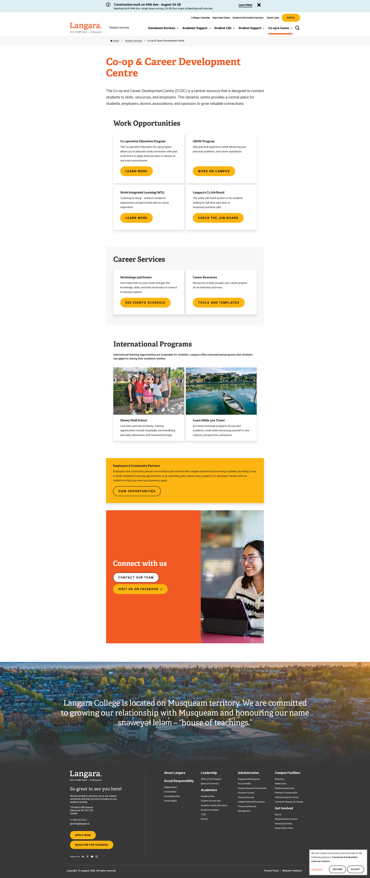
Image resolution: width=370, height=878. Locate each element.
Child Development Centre (287, 797)
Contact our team (136, 577)
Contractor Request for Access (289, 802)
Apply (291, 17)
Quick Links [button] (273, 17)
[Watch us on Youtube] (92, 856)
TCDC (203, 814)
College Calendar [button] (200, 17)
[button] (163, 28)
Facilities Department (284, 788)
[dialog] (338, 862)
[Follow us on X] (87, 856)
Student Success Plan (211, 801)
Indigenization (170, 787)
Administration (248, 773)
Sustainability (170, 792)
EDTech (204, 819)
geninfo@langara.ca (80, 823)
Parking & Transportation (286, 793)
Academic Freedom (210, 810)
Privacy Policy (271, 870)
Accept (355, 869)
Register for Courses (91, 844)
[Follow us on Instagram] (96, 856)
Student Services (119, 27)
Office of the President (211, 779)
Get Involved (284, 808)
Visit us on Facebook (142, 590)
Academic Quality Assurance (214, 805)
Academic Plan (208, 796)
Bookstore (279, 779)
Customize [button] (316, 869)
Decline (337, 869)
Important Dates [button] (221, 17)
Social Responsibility (179, 781)
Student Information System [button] (247, 18)
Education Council (246, 793)
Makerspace (280, 783)
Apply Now (83, 835)
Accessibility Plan (172, 796)
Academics (209, 790)
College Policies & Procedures (251, 802)
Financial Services (246, 797)
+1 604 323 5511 (78, 820)
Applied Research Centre (286, 819)
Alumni (278, 814)
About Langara (174, 773)
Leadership (209, 773)
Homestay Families (283, 823)
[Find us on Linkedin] (83, 856)
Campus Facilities (287, 773)
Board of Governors (210, 783)
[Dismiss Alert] (259, 5)
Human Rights (170, 801)
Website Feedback (292, 870)
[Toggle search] (297, 28)
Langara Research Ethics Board (252, 788)
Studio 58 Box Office (284, 828)
